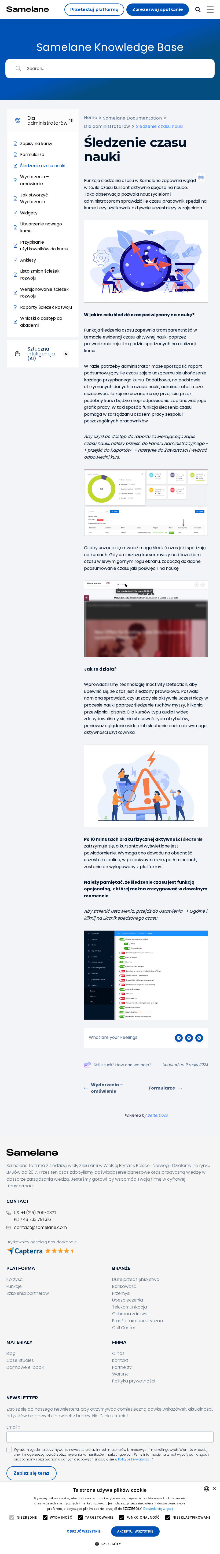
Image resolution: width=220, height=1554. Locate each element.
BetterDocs (157, 1115)
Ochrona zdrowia (130, 1314)
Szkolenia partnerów (27, 1293)
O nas (118, 1353)
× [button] (214, 1489)
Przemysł (121, 1293)
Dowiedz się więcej (158, 1508)
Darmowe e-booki (25, 1367)
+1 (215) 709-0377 (39, 1213)
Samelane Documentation (132, 118)
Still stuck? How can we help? (122, 1065)
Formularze (162, 1088)
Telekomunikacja (129, 1307)
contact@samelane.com (40, 1227)
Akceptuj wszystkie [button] (135, 1531)
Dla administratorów (107, 126)
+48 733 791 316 (35, 1219)
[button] (110, 1544)
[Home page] (27, 9)
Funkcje (14, 1286)
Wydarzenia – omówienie (107, 1088)
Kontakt (120, 1360)
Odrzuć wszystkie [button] (84, 1531)
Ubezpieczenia (127, 1300)
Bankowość (124, 1286)
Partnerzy (122, 1367)
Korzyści (14, 1279)
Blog (11, 1353)
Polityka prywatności (133, 1381)
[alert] (110, 1518)
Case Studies (20, 1360)
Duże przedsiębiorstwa (135, 1279)
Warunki (120, 1374)
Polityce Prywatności (134, 1459)
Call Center (123, 1328)
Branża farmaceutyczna (137, 1321)
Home (90, 117)
